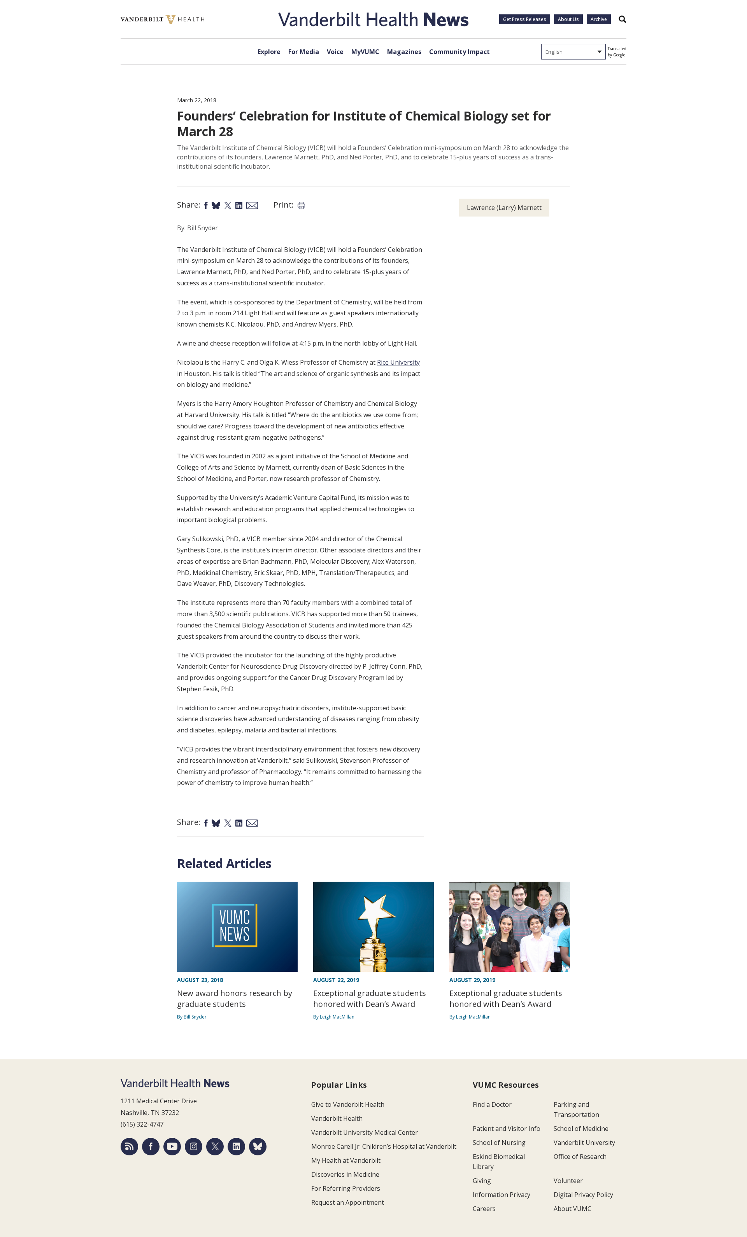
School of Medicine (581, 1128)
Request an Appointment (347, 1202)
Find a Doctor (492, 1104)
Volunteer (568, 1180)
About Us (568, 19)
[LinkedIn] (236, 1146)
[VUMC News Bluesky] (258, 1146)
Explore (269, 51)
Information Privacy (501, 1194)
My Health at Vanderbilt (346, 1160)
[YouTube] (172, 1146)
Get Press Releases (524, 19)
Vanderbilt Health (337, 1118)
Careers (484, 1208)
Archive (599, 19)
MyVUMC (365, 51)
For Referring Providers (345, 1188)
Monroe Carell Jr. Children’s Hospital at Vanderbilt (383, 1146)
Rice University (398, 362)
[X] (215, 1146)
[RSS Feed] (129, 1146)
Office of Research (580, 1156)
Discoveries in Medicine (345, 1174)
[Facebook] (151, 1146)
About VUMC (572, 1208)
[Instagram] (193, 1146)
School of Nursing (499, 1142)
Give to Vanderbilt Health (347, 1104)
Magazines (404, 51)
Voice (335, 51)
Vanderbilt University (584, 1142)
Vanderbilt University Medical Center (364, 1132)
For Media (303, 51)
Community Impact (459, 51)
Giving (482, 1180)
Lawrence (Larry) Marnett (504, 207)
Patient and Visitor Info (506, 1128)
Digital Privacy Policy (583, 1194)
